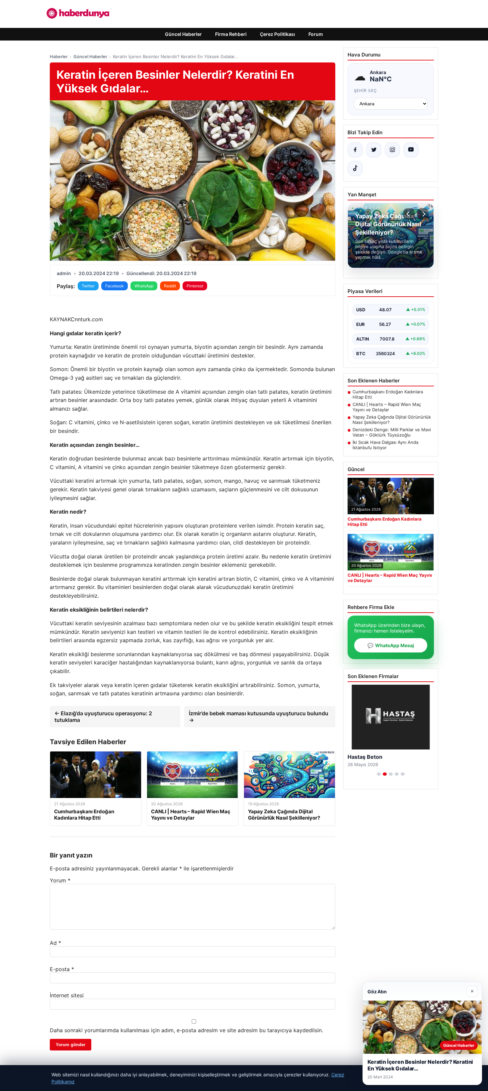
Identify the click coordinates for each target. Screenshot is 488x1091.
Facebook (114, 285)
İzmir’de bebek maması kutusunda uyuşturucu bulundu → (258, 716)
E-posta (62, 969)
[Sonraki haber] (423, 214)
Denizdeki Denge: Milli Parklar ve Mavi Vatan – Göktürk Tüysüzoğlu (392, 432)
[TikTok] (355, 168)
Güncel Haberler (183, 34)
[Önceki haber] (409, 214)
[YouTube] (411, 149)
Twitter (88, 285)
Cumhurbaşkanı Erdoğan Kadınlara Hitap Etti (388, 394)
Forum (315, 34)
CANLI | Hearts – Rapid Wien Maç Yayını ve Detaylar (387, 407)
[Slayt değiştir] (379, 774)
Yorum (60, 880)
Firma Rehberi (231, 34)
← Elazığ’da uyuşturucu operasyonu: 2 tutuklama (103, 716)
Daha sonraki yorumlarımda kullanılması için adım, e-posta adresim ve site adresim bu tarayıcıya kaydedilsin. (186, 1030)
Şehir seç (365, 90)
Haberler (59, 56)
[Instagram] (392, 149)
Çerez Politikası (277, 34)
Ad (55, 943)
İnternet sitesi (67, 995)
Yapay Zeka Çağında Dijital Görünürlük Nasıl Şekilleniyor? (392, 419)
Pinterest (195, 285)
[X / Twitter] (373, 149)
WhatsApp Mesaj (390, 645)
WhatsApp (143, 285)
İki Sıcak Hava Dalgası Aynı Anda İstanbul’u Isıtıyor (385, 445)
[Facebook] (355, 149)
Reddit (170, 285)
